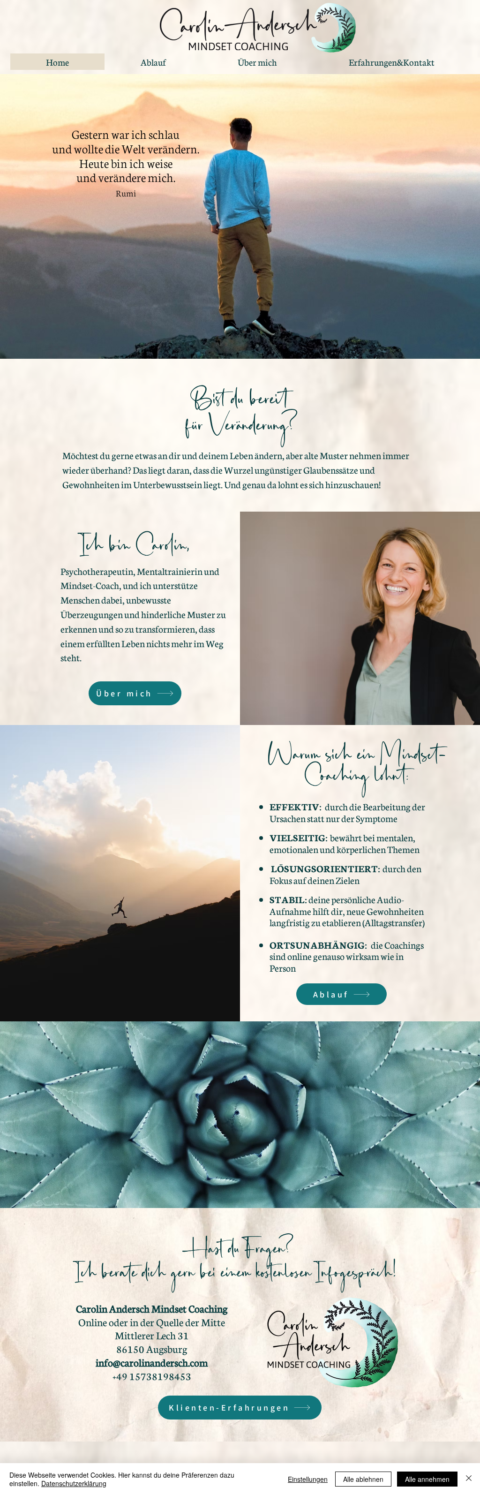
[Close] (468, 1479)
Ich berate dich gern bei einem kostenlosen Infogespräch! (236, 1277)
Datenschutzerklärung (73, 1483)
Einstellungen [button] (308, 1479)
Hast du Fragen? (237, 1253)
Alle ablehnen (363, 1479)
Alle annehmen (427, 1479)
